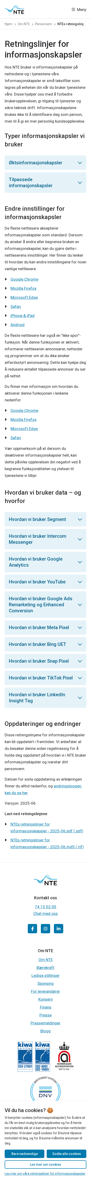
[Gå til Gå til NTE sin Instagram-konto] (45, 928)
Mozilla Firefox (23, 288)
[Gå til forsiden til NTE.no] (45, 883)
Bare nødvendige (24, 1154)
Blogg (45, 1031)
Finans (45, 1007)
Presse (45, 1015)
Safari (15, 306)
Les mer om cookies (45, 1164)
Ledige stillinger (46, 975)
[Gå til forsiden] (14, 9)
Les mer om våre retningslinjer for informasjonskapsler (45, 1173)
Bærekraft (45, 967)
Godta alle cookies (66, 1154)
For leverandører (45, 991)
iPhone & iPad (22, 315)
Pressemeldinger (45, 1023)
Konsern (45, 999)
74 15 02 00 (45, 906)
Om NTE (45, 959)
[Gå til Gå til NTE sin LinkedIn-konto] (58, 928)
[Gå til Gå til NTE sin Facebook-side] (32, 928)
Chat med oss (45, 913)
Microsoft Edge (24, 297)
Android (17, 324)
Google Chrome (24, 279)
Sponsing (45, 983)
